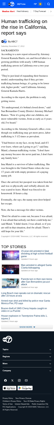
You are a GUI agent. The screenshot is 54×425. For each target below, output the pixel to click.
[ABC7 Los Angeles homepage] (11, 4)
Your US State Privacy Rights (34, 401)
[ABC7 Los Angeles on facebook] (5, 380)
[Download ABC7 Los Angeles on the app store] (9, 388)
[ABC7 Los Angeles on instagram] (19, 380)
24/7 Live (21, 4)
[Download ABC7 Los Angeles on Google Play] (25, 388)
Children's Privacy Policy (12, 401)
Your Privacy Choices (23, 398)
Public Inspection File (40, 404)
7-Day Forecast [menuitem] (39, 11)
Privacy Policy (8, 398)
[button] (4, 4)
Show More (26, 327)
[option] (9, 11)
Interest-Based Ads (22, 404)
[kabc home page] (7, 339)
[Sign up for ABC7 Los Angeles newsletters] (26, 380)
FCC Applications (9, 407)
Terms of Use (8, 404)
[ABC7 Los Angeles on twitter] (12, 380)
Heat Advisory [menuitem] (22, 11)
